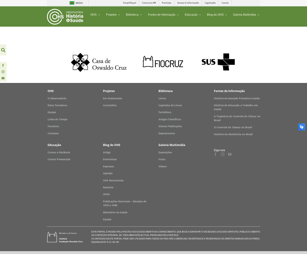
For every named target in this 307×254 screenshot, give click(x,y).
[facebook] (3, 65)
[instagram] (3, 71)
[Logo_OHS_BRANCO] (65, 10)
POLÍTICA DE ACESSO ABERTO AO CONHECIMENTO (149, 232)
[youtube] (3, 78)
